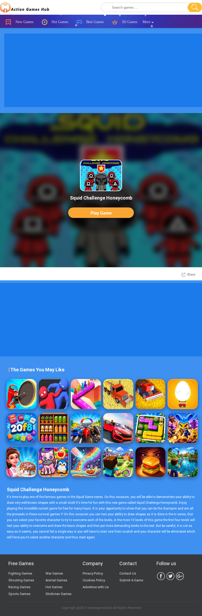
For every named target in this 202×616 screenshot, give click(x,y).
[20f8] (21, 428)
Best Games (94, 22)
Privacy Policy (93, 573)
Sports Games (19, 594)
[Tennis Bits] (118, 462)
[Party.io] (54, 394)
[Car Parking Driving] (118, 428)
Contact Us (127, 573)
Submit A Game (131, 580)
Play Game (101, 213)
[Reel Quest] (183, 462)
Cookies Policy (94, 580)
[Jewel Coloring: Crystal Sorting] (54, 462)
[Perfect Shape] (86, 428)
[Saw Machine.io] (21, 394)
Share (191, 274)
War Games (54, 573)
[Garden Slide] (150, 428)
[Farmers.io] (118, 394)
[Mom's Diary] (21, 462)
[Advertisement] (101, 319)
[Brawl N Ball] (183, 428)
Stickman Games (59, 594)
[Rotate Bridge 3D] (86, 394)
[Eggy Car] (183, 394)
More (147, 22)
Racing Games (19, 587)
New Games (23, 22)
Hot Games (59, 22)
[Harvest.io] (150, 394)
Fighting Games (20, 573)
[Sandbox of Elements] (86, 462)
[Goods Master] (54, 428)
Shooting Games (21, 580)
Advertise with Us (96, 587)
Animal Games (56, 580)
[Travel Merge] (150, 462)
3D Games (129, 22)
